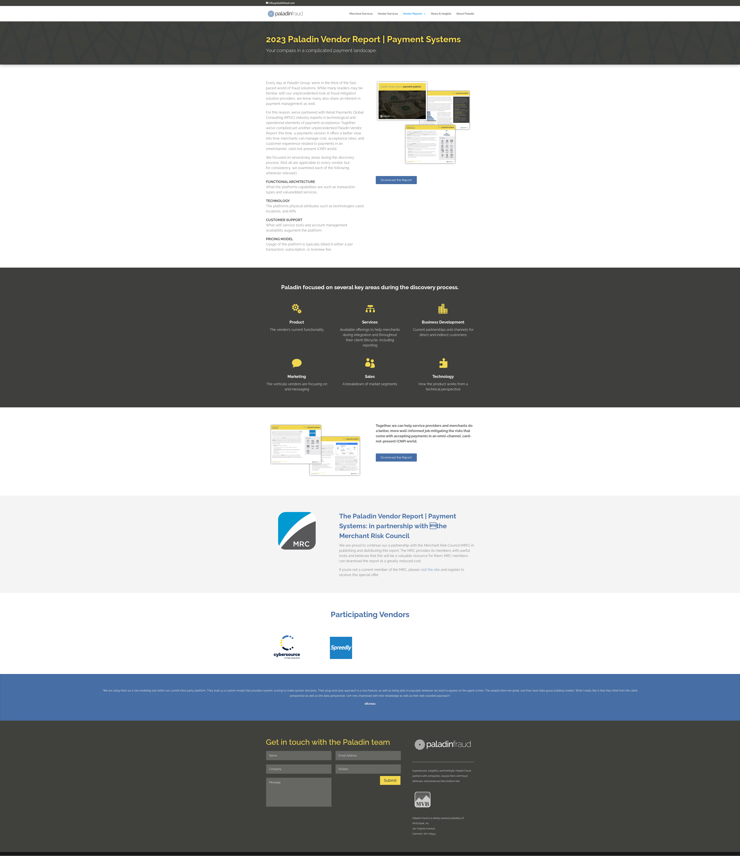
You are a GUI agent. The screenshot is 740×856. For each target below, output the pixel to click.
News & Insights (441, 13)
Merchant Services (361, 13)
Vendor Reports (412, 13)
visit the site (430, 570)
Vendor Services (388, 13)
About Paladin (465, 13)
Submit (390, 780)
